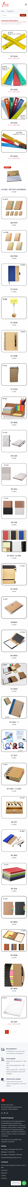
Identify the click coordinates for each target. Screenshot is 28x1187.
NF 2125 (14, 522)
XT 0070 (14, 289)
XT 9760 (14, 389)
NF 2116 (14, 889)
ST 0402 (14, 589)
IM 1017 (14, 822)
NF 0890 (14, 655)
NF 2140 (14, 456)
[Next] (14, 1032)
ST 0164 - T (14, 722)
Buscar (23, 15)
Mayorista (4, 1173)
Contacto (4, 1178)
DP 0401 (14, 123)
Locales (3, 1175)
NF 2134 (14, 489)
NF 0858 (14, 955)
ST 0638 (14, 356)
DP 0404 (14, 56)
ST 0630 (14, 322)
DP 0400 (14, 156)
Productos (4, 1170)
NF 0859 (14, 988)
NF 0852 (14, 422)
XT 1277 (14, 755)
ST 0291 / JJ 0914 (14, 789)
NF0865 (14, 622)
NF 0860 (14, 922)
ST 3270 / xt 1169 (14, 556)
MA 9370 (14, 223)
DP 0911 (14, 1022)
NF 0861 (14, 855)
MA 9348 (14, 256)
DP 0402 (14, 89)
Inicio (2, 11)
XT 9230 (14, 689)
